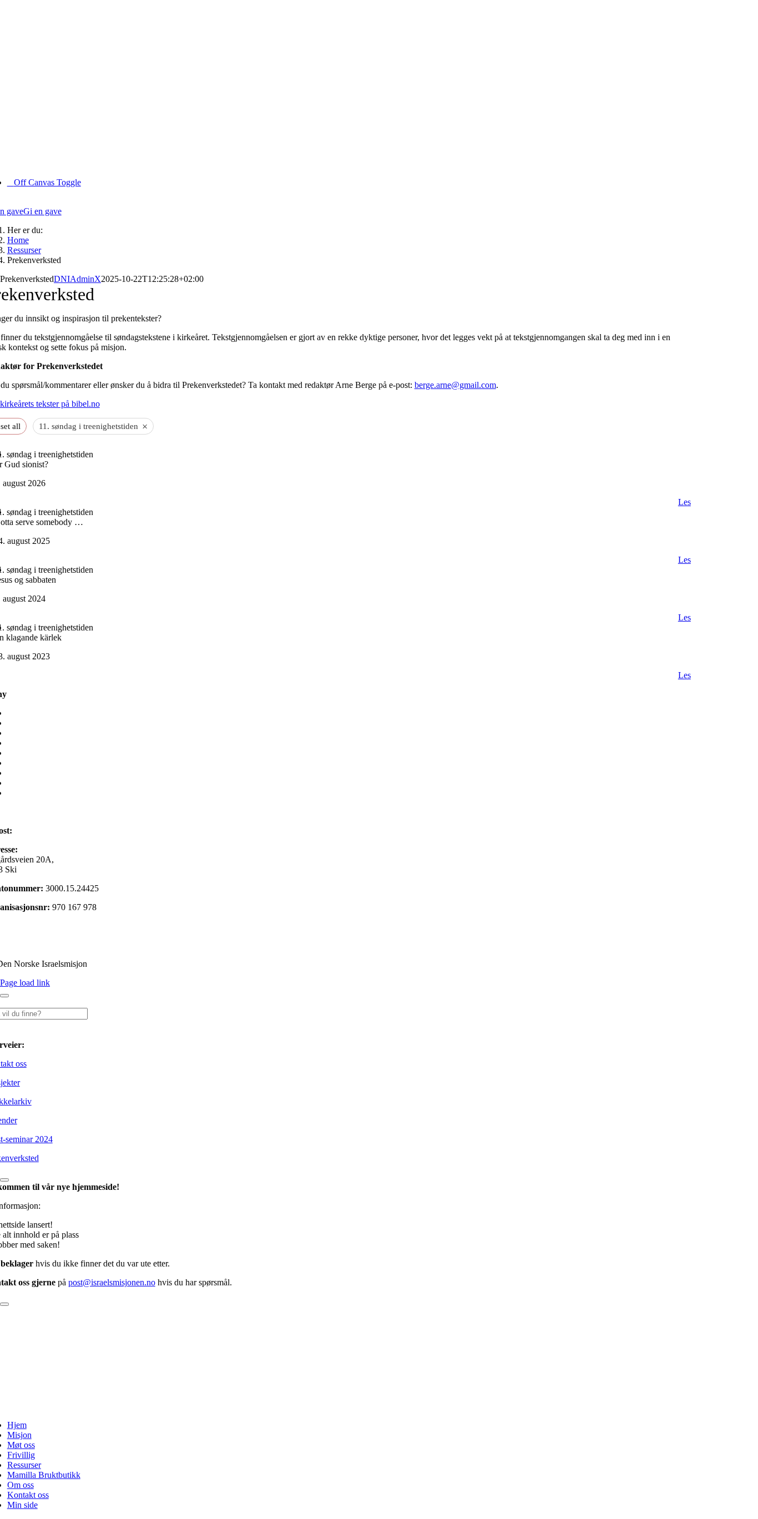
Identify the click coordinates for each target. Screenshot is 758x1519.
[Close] (4, 995)
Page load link (25, 982)
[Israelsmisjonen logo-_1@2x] (331, 1406)
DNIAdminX (77, 279)
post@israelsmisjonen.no (58, 830)
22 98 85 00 (22, 811)
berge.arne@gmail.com (455, 385)
